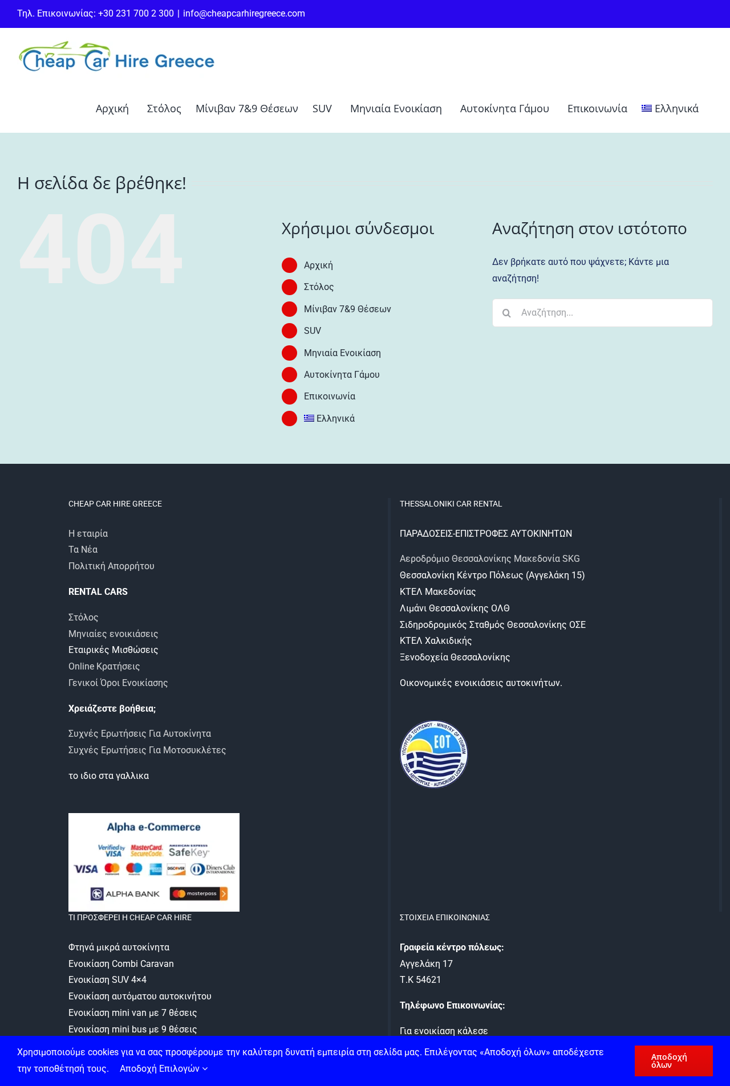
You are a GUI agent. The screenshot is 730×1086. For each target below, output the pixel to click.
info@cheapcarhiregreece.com (244, 13)
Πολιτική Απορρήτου (111, 566)
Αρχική (318, 265)
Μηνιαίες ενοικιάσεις (113, 633)
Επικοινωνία (329, 396)
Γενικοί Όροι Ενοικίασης (118, 682)
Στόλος (319, 286)
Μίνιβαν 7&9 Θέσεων (347, 309)
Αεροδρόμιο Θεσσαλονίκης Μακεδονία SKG (490, 558)
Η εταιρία (88, 533)
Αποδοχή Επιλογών (161, 1068)
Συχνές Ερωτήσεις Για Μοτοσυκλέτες (147, 750)
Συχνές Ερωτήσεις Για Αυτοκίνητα (139, 733)
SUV (312, 330)
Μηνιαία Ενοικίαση (342, 353)
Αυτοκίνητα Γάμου (342, 374)
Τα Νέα (83, 549)
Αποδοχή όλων (669, 1060)
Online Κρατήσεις (104, 666)
